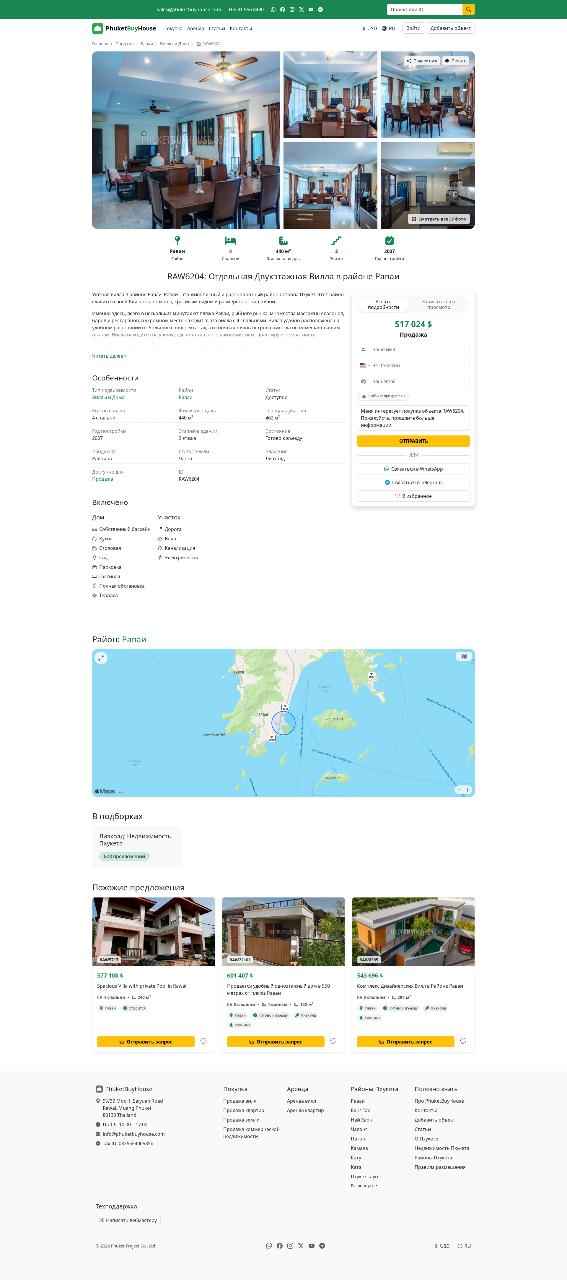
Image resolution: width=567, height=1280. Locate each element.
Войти (413, 28)
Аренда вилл (301, 1101)
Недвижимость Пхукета (442, 1148)
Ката (356, 1167)
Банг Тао (361, 1110)
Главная (100, 43)
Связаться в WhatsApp (417, 469)
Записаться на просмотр (438, 304)
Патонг (359, 1138)
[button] (364, 1185)
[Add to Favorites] (203, 1041)
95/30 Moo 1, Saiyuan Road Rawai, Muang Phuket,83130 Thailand (133, 1108)
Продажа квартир (243, 1110)
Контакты (241, 28)
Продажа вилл (239, 1101)
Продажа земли (241, 1120)
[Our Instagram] (292, 9)
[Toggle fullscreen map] (100, 658)
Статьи (217, 28)
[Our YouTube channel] (311, 9)
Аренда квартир (305, 1110)
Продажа (124, 43)
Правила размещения (440, 1167)
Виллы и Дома (174, 43)
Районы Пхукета (433, 1157)
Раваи (147, 43)
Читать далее (107, 356)
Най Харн (361, 1120)
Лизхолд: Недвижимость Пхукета (135, 839)
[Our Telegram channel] (320, 9)
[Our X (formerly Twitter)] (301, 9)
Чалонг (359, 1129)
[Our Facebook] (282, 9)
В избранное (417, 496)
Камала (359, 1148)
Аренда (195, 28)
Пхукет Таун (364, 1176)
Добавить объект (451, 28)
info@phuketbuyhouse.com (134, 1134)
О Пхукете (426, 1138)
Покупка (173, 28)
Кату (356, 1157)
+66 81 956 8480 (246, 9)
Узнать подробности (383, 304)
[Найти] (468, 9)
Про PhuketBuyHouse (439, 1101)
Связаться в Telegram (417, 482)
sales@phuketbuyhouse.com (189, 9)
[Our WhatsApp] (273, 9)
